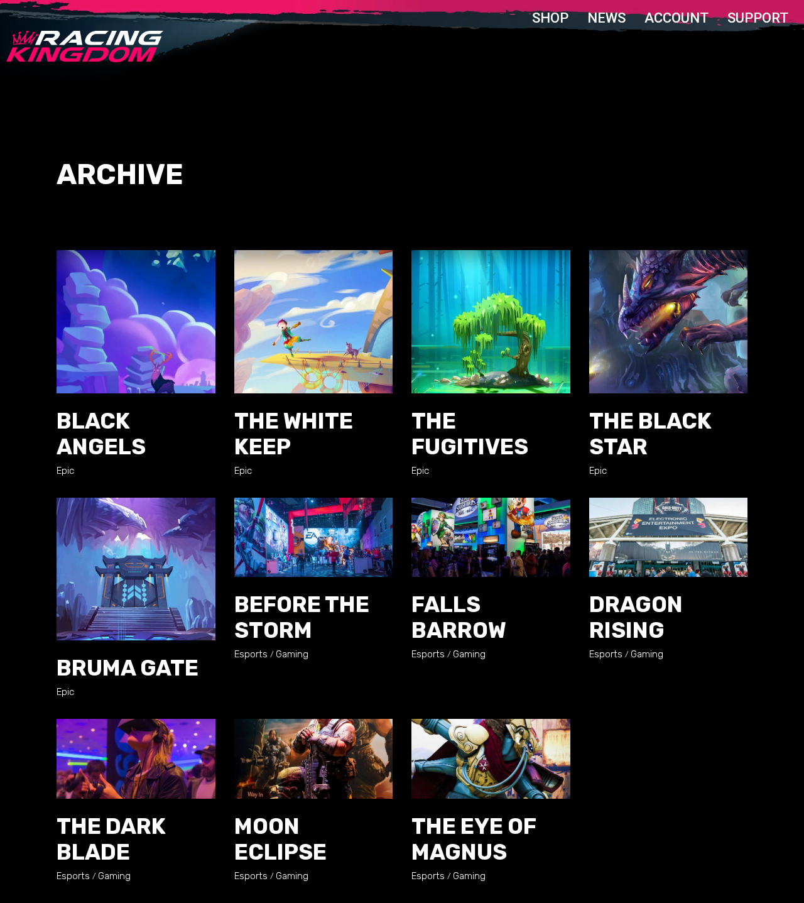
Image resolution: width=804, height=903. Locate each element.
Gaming (292, 654)
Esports (251, 654)
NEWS (606, 18)
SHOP (550, 18)
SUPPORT (757, 18)
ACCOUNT (676, 18)
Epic (65, 470)
